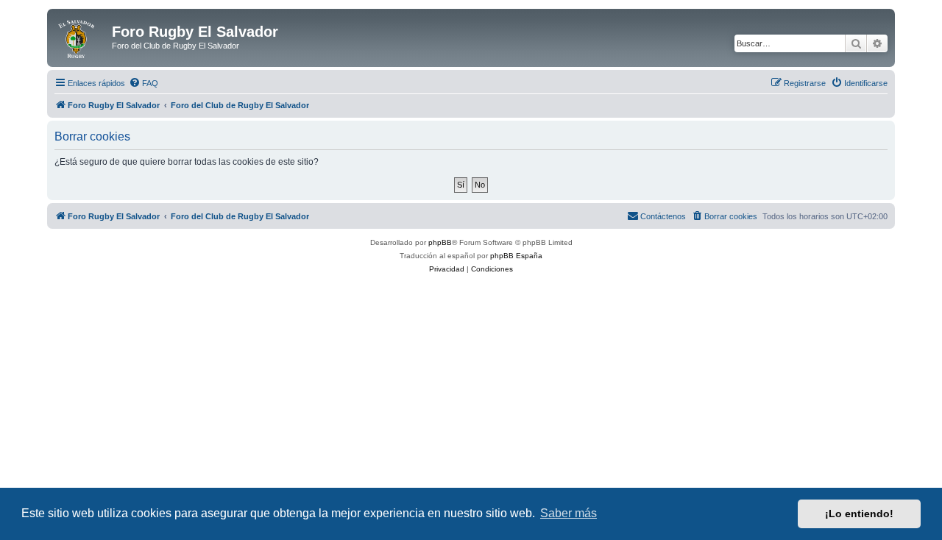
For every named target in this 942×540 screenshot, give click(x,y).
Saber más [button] (568, 513)
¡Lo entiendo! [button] (859, 513)
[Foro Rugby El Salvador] (81, 36)
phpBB (440, 242)
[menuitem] (143, 83)
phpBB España (516, 256)
